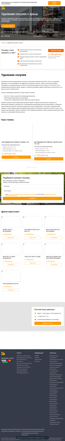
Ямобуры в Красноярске (56, 374)
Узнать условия (54, 3)
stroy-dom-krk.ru (54, 416)
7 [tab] (34, 167)
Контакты (37, 361)
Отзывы (37, 357)
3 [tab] (30, 167)
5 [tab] (32, 167)
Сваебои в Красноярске (56, 363)
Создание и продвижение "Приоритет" (11, 431)
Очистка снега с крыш (22, 365)
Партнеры (53, 353)
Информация (39, 353)
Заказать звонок (56, 50)
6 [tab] (33, 167)
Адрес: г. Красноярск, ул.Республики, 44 (49, 313)
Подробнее (11, 237)
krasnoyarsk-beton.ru (55, 414)
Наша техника (38, 359)
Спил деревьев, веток (22, 372)
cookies (43, 437)
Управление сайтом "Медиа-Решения (11, 429)
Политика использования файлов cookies (32, 431)
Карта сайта (25, 435)
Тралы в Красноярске (55, 376)
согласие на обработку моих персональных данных (22, 194)
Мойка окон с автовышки (23, 355)
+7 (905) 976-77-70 (53, 7)
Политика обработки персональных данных (33, 429)
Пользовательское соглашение (30, 433)
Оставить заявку (8, 26)
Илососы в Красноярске (56, 365)
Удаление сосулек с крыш (23, 367)
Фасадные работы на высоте (24, 357)
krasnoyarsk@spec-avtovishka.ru (50, 319)
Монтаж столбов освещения (24, 363)
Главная (3, 43)
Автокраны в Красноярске (56, 382)
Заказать (16, 157)
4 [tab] (31, 167)
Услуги (19, 353)
